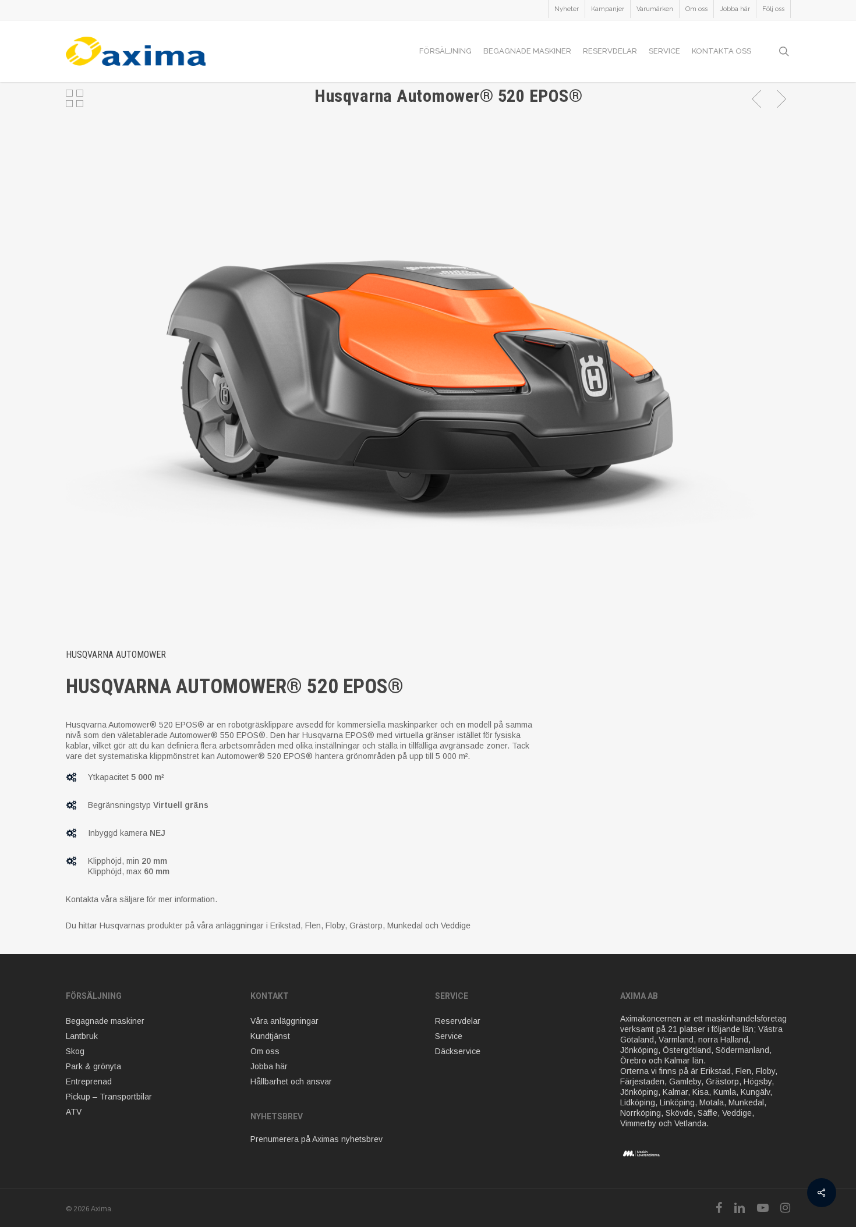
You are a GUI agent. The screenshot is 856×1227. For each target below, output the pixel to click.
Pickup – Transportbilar (109, 1096)
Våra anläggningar (284, 1021)
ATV (74, 1111)
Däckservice (457, 1051)
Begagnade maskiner (105, 1021)
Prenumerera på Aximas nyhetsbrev (316, 1139)
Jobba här (269, 1066)
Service (448, 1036)
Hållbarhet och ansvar (291, 1081)
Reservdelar (457, 1021)
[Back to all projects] (74, 98)
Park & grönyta (93, 1066)
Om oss (265, 1051)
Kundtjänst (270, 1036)
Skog (75, 1051)
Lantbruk (82, 1036)
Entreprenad (89, 1081)
